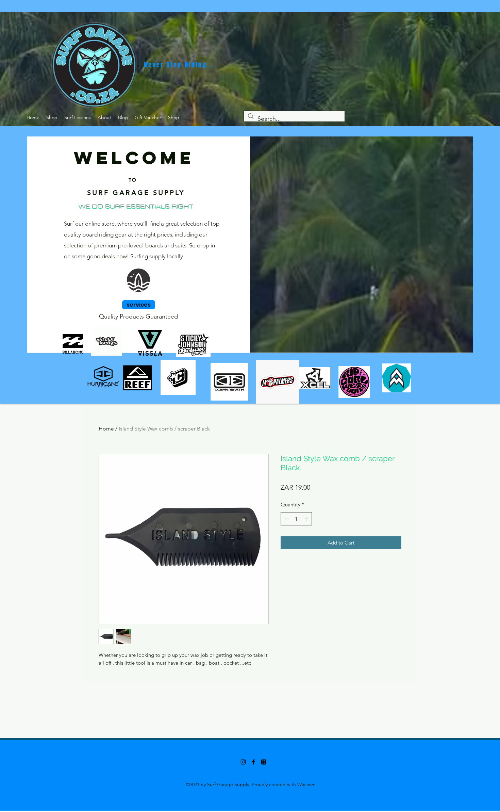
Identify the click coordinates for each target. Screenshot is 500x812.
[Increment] (306, 519)
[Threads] (263, 762)
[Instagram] (243, 762)
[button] (52, 117)
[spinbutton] (296, 519)
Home (106, 428)
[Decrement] (286, 519)
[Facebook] (253, 762)
